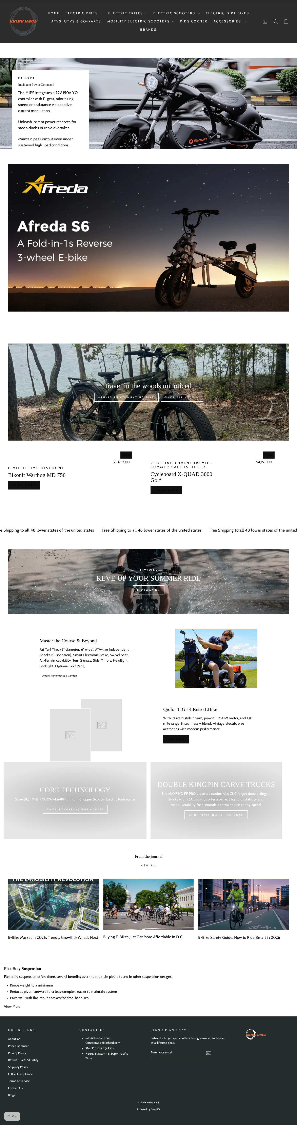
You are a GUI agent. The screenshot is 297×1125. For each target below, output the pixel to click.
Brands (148, 30)
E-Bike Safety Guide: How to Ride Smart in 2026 (239, 937)
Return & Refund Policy (23, 1060)
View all (149, 865)
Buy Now (176, 739)
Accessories (228, 21)
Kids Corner (193, 21)
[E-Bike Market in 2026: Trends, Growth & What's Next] (53, 904)
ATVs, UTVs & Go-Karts (76, 21)
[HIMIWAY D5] (148, 581)
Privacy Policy (17, 1053)
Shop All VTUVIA (182, 397)
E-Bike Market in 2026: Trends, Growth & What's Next (53, 937)
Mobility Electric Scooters (139, 21)
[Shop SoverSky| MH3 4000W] (75, 800)
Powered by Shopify (148, 1109)
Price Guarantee (18, 1046)
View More (12, 1006)
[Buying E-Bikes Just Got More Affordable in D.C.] (148, 904)
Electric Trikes (126, 13)
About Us (14, 1039)
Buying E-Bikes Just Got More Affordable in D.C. (143, 937)
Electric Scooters (175, 13)
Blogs (11, 1095)
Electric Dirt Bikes (227, 13)
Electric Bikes (82, 13)
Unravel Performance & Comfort (59, 675)
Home (54, 13)
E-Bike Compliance (20, 1074)
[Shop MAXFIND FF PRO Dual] (216, 800)
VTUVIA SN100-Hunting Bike (126, 397)
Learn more (24, 485)
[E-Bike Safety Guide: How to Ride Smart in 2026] (243, 904)
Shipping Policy (18, 1067)
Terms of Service (19, 1081)
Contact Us (15, 1088)
